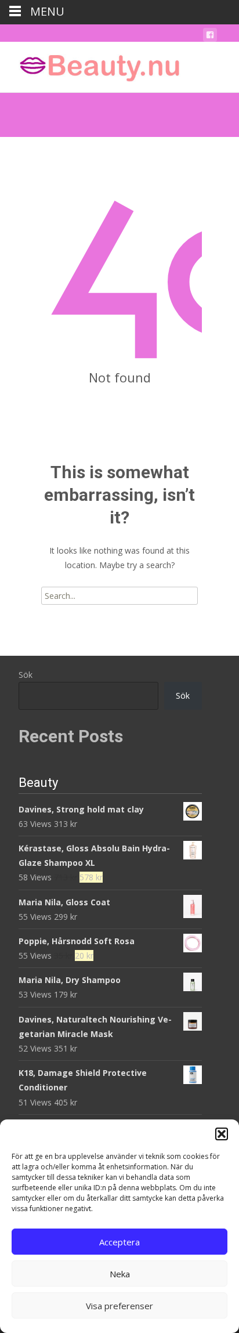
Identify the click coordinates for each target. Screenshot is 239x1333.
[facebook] (210, 36)
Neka (120, 1274)
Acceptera (119, 1242)
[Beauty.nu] (90, 65)
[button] (221, 1134)
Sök (25, 674)
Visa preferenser (119, 1306)
